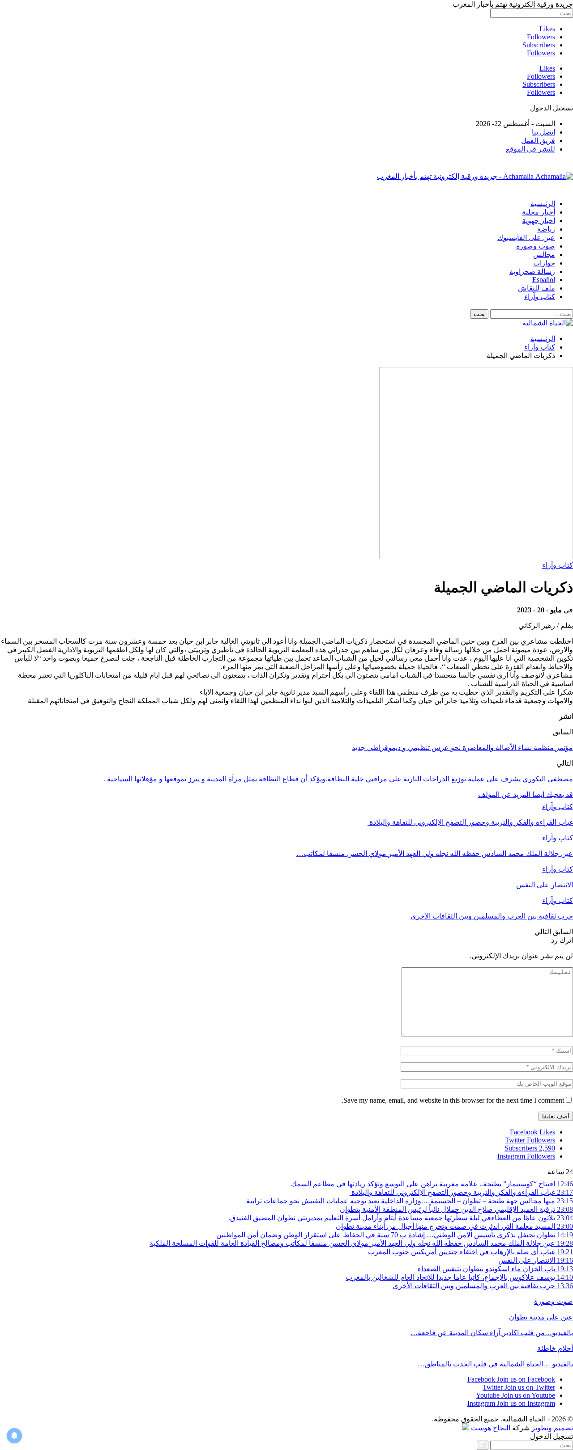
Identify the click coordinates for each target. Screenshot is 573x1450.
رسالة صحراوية (532, 271)
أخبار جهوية (538, 220)
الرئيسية (542, 203)
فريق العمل (538, 140)
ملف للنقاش (536, 288)
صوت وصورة (535, 246)
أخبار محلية (538, 212)
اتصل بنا (543, 132)
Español (543, 279)
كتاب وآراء (539, 296)
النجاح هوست (489, 1428)
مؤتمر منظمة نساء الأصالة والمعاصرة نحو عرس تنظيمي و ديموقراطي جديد (462, 747)
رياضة (546, 229)
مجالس (544, 254)
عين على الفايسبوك (526, 237)
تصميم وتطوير (552, 1428)
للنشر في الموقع (530, 149)
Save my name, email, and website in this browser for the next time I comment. (453, 1100)
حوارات (544, 263)
